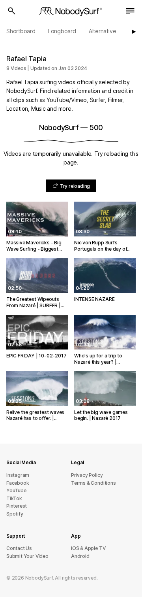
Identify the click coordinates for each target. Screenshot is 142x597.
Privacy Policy (87, 475)
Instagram (17, 475)
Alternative (102, 31)
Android (80, 556)
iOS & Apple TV (88, 548)
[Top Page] (71, 11)
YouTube (16, 490)
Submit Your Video (27, 556)
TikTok (14, 498)
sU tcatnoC (19, 548)
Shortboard (21, 31)
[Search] (11, 11)
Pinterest (16, 506)
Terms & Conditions (93, 483)
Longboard (62, 31)
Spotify (14, 514)
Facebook (17, 483)
